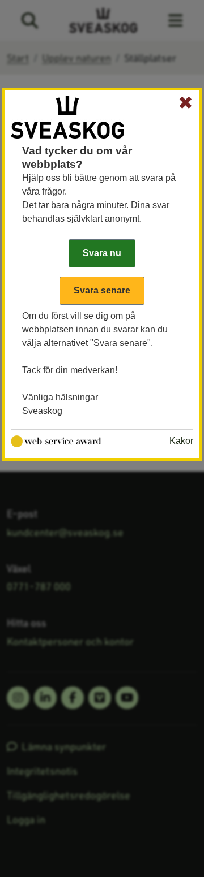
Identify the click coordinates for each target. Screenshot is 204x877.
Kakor (181, 441)
